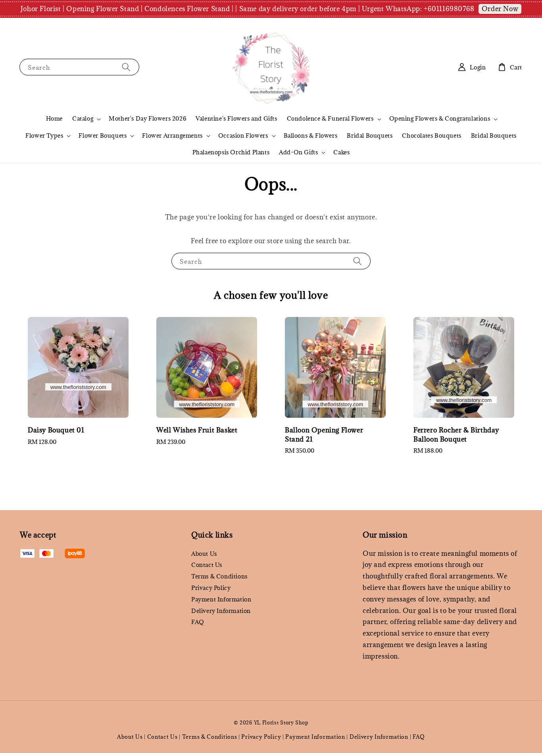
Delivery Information (221, 611)
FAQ (197, 622)
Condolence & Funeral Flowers (330, 118)
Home (54, 118)
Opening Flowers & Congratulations (439, 118)
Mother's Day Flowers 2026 (147, 118)
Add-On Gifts (298, 152)
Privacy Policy (211, 588)
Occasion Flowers (243, 135)
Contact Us (206, 565)
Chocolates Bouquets (431, 135)
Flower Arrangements (172, 135)
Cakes (341, 152)
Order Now (500, 8)
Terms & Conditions (219, 576)
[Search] (126, 67)
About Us (204, 553)
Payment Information (221, 599)
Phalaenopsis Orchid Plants (231, 152)
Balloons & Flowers (311, 135)
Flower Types (44, 135)
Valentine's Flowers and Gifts (236, 118)
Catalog (82, 118)
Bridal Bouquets (369, 135)
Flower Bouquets (103, 135)
